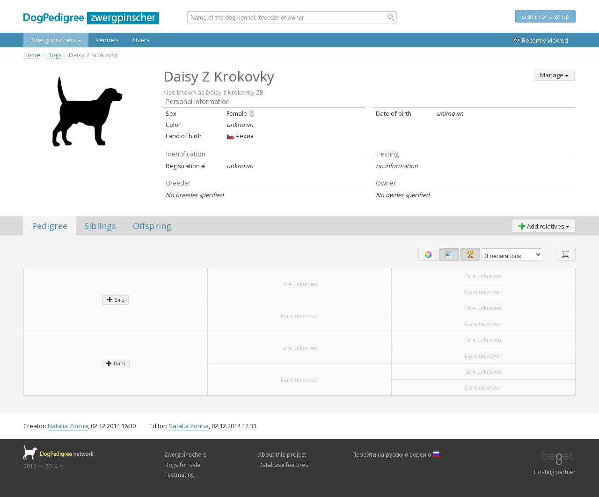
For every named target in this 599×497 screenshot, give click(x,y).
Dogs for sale (182, 464)
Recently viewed (544, 40)
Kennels (107, 40)
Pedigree (49, 225)
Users (141, 40)
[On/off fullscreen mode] (566, 254)
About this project (282, 454)
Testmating (179, 474)
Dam (118, 363)
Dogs (54, 55)
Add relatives (546, 226)
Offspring (152, 225)
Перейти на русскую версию (392, 454)
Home (31, 55)
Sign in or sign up (545, 16)
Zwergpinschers (54, 40)
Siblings (100, 225)
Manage (552, 75)
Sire (118, 299)
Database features (283, 464)
